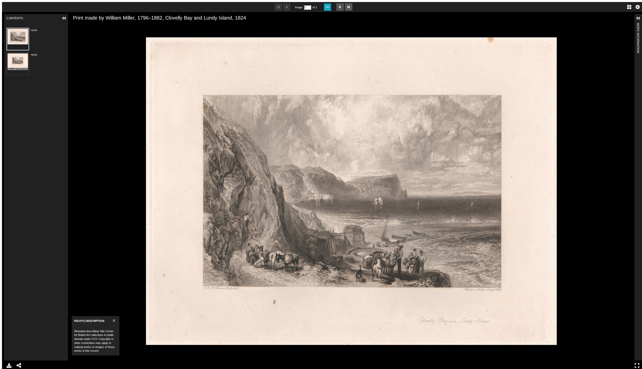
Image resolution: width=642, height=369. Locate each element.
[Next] (628, 191)
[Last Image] (348, 7)
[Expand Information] (638, 18)
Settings (637, 7)
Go (328, 7)
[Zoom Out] (82, 25)
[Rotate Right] (91, 25)
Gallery (629, 7)
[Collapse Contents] (64, 18)
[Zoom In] (74, 25)
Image (298, 7)
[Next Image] (340, 7)
